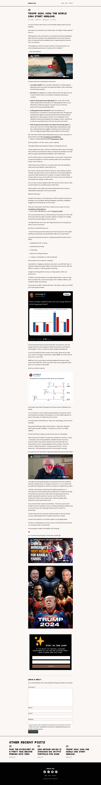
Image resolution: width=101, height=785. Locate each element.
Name (30, 707)
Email (30, 713)
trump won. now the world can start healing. (77, 751)
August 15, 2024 (57, 211)
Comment (32, 687)
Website (30, 719)
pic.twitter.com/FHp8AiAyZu (52, 137)
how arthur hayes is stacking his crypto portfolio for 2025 (49, 751)
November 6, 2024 (57, 139)
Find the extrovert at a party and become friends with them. (21, 751)
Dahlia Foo (32, 3)
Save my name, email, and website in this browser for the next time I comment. (49, 725)
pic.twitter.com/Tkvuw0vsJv (37, 209)
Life (29, 9)
